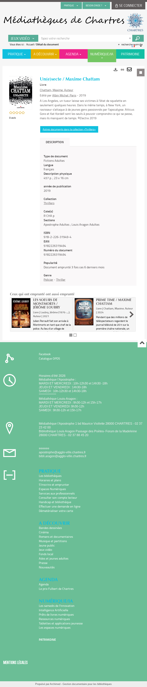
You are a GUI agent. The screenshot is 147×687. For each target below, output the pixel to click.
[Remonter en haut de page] (142, 343)
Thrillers (49, 203)
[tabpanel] (73, 203)
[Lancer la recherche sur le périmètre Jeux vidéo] (138, 38)
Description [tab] (55, 142)
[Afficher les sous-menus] (77, 5)
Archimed (55, 684)
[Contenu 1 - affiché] (70, 335)
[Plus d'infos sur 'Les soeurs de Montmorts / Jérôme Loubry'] (21, 313)
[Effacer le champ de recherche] (130, 38)
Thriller (60, 279)
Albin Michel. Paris (64, 95)
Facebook (45, 354)
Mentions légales (15, 662)
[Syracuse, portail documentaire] (73, 22)
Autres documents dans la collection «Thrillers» (69, 129)
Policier (48, 279)
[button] (20, 92)
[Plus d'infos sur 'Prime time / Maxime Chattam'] (84, 311)
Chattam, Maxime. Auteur (56, 90)
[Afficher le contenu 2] (75, 335)
